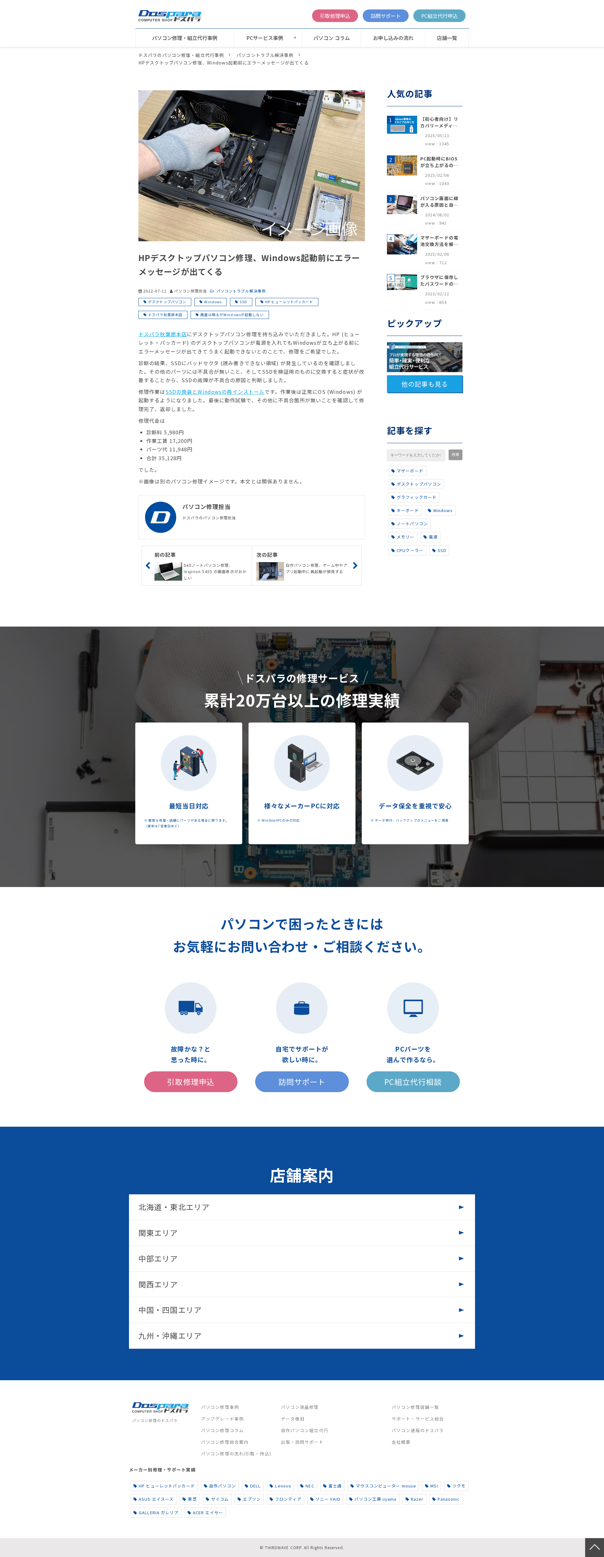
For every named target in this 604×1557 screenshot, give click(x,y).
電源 (433, 537)
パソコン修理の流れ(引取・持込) (236, 1453)
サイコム (220, 1499)
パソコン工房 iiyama (376, 1499)
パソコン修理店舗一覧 (415, 1407)
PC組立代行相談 (413, 1081)
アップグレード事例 (222, 1418)
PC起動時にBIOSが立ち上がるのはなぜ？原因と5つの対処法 (439, 162)
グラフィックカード (417, 497)
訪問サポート (386, 16)
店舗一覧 (447, 38)
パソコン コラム (331, 38)
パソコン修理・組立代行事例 (184, 38)
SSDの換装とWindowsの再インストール (215, 391)
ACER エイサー (208, 1512)
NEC (309, 1486)
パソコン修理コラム (222, 1430)
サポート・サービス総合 (418, 1418)
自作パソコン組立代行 (304, 1430)
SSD (243, 301)
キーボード (408, 510)
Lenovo (283, 1486)
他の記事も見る (424, 383)
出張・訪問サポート (302, 1442)
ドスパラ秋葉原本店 (165, 314)
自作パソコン (222, 1486)
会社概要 (401, 1442)
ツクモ (459, 1486)
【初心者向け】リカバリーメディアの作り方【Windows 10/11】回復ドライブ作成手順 (439, 122)
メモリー (405, 537)
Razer (417, 1499)
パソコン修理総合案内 (225, 1442)
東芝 (192, 1499)
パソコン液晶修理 (300, 1407)
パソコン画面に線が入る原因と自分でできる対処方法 (439, 201)
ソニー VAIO (328, 1499)
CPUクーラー (410, 550)
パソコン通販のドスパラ (418, 1430)
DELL (255, 1486)
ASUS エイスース (156, 1499)
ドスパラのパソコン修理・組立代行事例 (181, 55)
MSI (434, 1486)
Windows (213, 301)
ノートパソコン (412, 524)
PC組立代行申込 (439, 16)
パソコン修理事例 (220, 1407)
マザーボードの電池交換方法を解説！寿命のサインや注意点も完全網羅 (439, 241)
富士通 (335, 1486)
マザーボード (410, 471)
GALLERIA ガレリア (159, 1512)
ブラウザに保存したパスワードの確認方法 (439, 280)
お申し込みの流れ (393, 38)
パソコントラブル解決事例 (265, 55)
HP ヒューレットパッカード (289, 301)
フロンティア (288, 1499)
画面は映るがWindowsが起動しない (232, 314)
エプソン (251, 1499)
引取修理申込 (335, 16)
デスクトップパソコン (167, 301)
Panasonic (449, 1499)
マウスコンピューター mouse (386, 1486)
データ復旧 (293, 1418)
